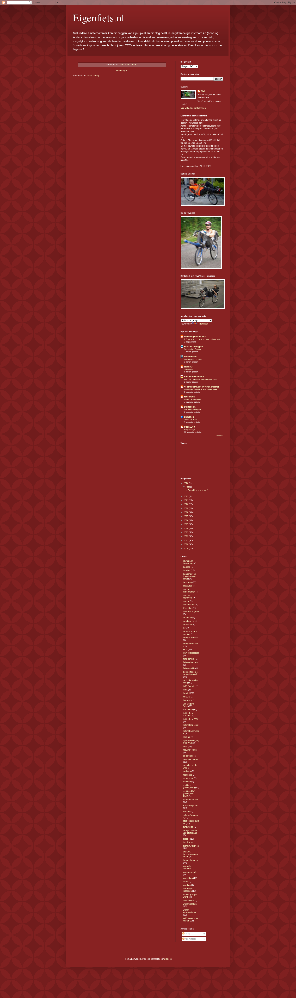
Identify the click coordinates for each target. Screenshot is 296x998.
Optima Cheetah (190, 759)
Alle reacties (190, 939)
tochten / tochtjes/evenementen (190, 854)
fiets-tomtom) (189, 659)
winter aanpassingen (189, 911)
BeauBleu (189, 417)
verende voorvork (187, 867)
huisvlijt (186, 697)
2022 (186, 496)
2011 (186, 540)
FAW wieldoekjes (191, 653)
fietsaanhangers (190, 662)
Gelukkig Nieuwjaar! (192, 409)
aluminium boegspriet (188, 562)
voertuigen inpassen (188, 889)
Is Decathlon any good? (197, 490)
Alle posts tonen (128, 64)
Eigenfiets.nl (98, 17)
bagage (186, 567)
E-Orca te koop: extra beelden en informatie (202, 339)
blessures (187, 586)
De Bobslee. (190, 407)
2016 (186, 520)
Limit (185, 746)
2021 (186, 500)
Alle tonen (219, 436)
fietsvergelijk (189, 668)
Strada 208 (189, 427)
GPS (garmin (189, 686)
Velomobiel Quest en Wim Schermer (201, 387)
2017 (186, 516)
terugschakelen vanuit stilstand (190, 831)
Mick (203, 91)
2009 (186, 548)
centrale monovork (187, 596)
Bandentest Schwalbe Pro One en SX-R (200, 389)
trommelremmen (190, 860)
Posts (187, 934)
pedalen (187, 771)
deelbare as (188, 621)
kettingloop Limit (190, 725)
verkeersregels (190, 872)
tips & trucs (188, 842)
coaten (186, 601)
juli (187, 487)
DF (184, 628)
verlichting (188, 878)
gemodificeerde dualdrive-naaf (190, 673)
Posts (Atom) (93, 75)
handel (186, 693)
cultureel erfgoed (191, 611)
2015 (186, 524)
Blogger (167, 959)
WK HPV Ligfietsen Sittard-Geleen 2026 (200, 379)
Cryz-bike (187, 608)
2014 (186, 528)
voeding (187, 885)
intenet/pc (187, 700)
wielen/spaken (190, 904)
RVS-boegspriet (190, 805)
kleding (186, 737)
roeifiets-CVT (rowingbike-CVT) (189, 793)
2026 (186, 483)
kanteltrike (188, 709)
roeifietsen (189, 397)
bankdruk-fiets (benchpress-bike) (189, 576)
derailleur (187, 624)
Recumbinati (190, 356)
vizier (185, 881)
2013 (186, 532)
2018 (186, 512)
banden (186, 570)
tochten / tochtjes (191, 846)
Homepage (121, 71)
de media (187, 617)
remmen (187, 782)
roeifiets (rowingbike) (189, 786)
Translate (203, 324)
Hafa (185, 690)
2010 (186, 544)
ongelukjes (188, 756)
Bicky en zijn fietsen (194, 377)
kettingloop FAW (190, 719)
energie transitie (190, 637)
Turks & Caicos (190, 420)
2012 (186, 536)
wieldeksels (188, 900)
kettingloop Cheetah (188, 714)
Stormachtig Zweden (192, 349)
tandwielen (188, 827)
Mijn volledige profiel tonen (193, 108)
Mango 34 (189, 367)
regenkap (187, 775)
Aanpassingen (190, 429)
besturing (187, 582)
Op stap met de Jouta (193, 359)
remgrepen (188, 778)
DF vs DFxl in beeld (192, 399)
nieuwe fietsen (190, 750)
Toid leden (188, 369)
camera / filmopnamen (189, 590)
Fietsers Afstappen (193, 346)
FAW (185, 649)
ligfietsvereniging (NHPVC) (191, 741)
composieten (189, 604)
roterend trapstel (190, 800)
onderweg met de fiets (195, 336)
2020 (186, 504)
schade (186, 811)
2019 (186, 508)
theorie (186, 839)
